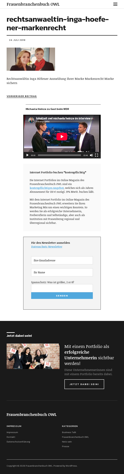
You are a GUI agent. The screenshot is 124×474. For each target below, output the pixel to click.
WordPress (71, 466)
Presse (65, 446)
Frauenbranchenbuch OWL (33, 4)
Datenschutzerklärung (18, 441)
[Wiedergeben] (27, 155)
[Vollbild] (96, 155)
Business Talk (69, 432)
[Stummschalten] (91, 155)
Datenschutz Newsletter (46, 246)
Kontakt (11, 437)
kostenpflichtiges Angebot (47, 188)
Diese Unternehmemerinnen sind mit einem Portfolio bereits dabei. (88, 372)
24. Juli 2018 (17, 40)
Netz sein (67, 441)
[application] (62, 136)
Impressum (12, 432)
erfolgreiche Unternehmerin (80, 355)
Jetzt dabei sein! (84, 384)
